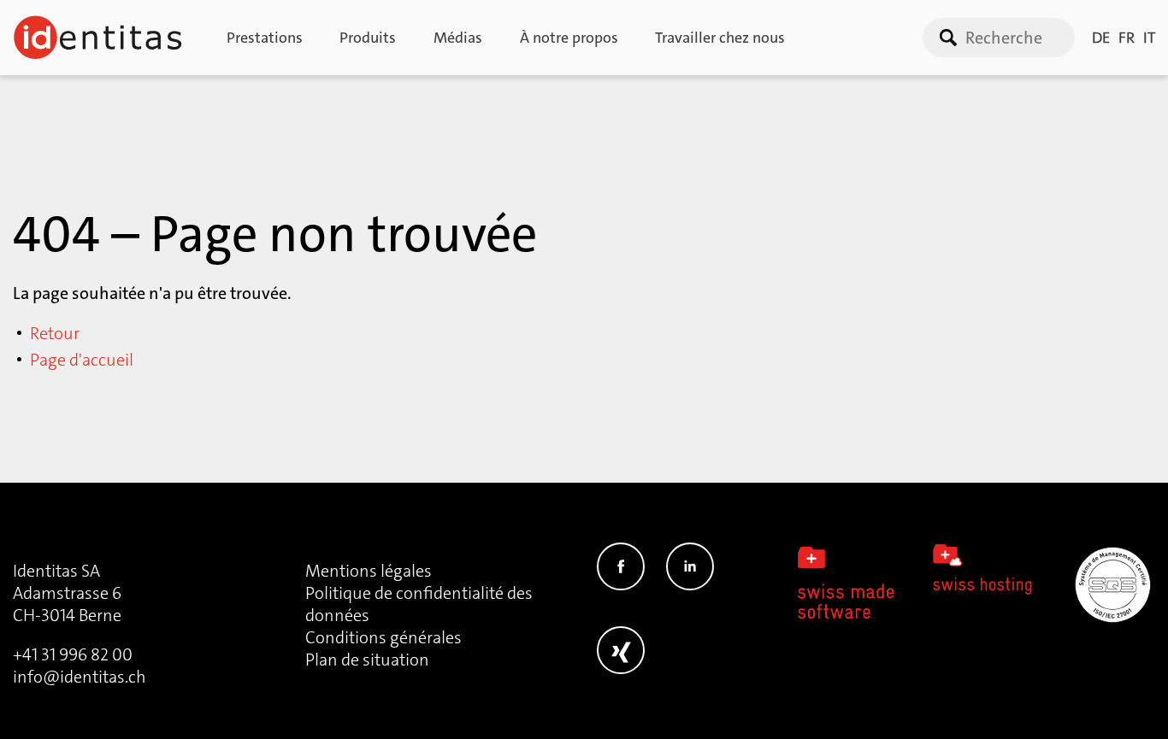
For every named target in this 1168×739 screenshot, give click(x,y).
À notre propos (569, 37)
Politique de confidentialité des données (419, 604)
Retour (55, 333)
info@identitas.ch (79, 677)
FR (1126, 37)
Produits (367, 37)
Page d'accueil (81, 360)
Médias (458, 37)
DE (1101, 37)
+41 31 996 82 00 (73, 654)
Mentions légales (368, 571)
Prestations (265, 37)
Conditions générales (383, 637)
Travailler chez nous (720, 37)
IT (1149, 37)
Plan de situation (367, 659)
